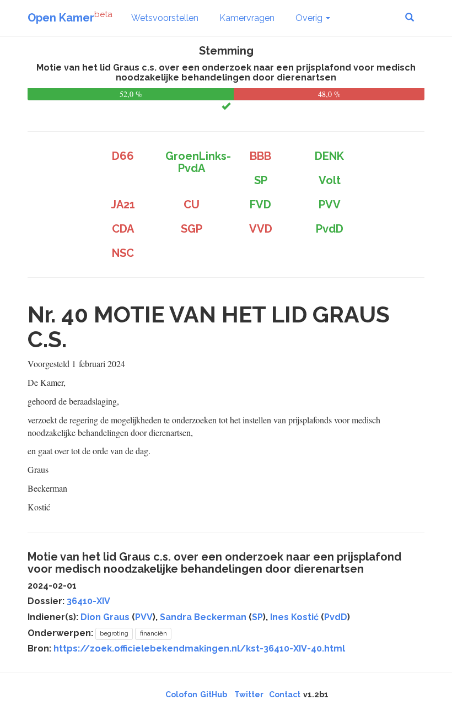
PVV (144, 617)
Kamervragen (247, 18)
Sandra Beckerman (203, 617)
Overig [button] (310, 18)
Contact (284, 694)
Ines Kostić (294, 617)
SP (257, 617)
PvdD (335, 617)
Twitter (248, 694)
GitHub (213, 694)
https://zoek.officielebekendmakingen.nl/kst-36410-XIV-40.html (199, 648)
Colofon (181, 694)
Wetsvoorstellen (164, 18)
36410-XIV (88, 601)
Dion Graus (105, 617)
